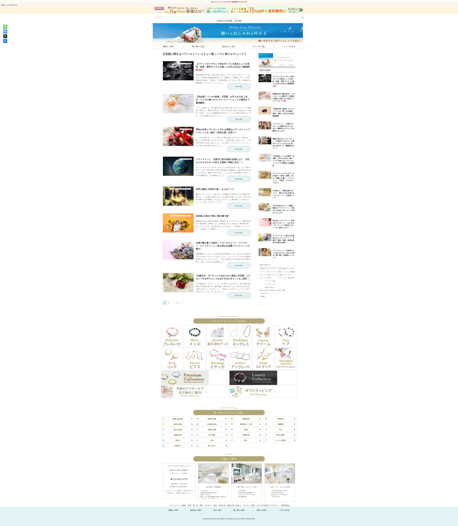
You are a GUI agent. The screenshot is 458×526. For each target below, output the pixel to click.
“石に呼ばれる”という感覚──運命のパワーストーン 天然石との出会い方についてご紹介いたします (284, 209)
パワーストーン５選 (264, 271)
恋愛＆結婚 (212, 429)
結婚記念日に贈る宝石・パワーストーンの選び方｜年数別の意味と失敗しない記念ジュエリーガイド (283, 97)
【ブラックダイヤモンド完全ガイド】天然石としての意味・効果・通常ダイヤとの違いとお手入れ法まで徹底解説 (223, 66)
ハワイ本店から (267, 278)
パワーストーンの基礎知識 (288, 271)
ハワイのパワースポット (271, 284)
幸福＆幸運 (212, 419)
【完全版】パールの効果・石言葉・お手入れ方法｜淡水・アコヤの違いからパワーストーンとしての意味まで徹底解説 (223, 99)
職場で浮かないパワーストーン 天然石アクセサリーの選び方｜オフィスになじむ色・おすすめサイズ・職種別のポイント (283, 143)
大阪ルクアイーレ (265, 293)
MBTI (280, 268)
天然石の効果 (290, 278)
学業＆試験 (280, 435)
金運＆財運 (178, 424)
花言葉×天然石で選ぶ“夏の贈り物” (212, 215)
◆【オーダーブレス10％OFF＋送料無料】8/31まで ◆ (229, 2)
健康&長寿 (178, 435)
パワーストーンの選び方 (277, 275)
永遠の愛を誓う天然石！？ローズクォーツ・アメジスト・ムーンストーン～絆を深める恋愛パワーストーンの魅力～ (223, 245)
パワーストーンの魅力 (270, 281)
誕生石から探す (196, 510)
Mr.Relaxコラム (286, 268)
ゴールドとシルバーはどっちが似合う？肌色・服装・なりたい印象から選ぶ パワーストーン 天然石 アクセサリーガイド (283, 178)
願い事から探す (239, 510)
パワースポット (288, 275)
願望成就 (246, 419)
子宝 (280, 429)
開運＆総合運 (178, 419)
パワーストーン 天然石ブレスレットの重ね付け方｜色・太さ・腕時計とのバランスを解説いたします (283, 127)
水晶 (275, 290)
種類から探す (174, 510)
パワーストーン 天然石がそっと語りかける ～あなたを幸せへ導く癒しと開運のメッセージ (284, 254)
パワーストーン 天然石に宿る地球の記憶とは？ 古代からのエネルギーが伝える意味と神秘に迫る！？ (223, 161)
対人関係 (212, 435)
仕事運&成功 (212, 424)
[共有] (5, 41)
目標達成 (280, 419)
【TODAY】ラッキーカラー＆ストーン (269, 268)
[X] (5, 36)
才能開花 (280, 424)
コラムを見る (284, 510)
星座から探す (262, 510)
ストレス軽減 (280, 440)
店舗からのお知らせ (269, 287)
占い (285, 278)
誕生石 (279, 290)
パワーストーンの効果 (275, 271)
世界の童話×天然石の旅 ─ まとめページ (215, 189)
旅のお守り (212, 445)
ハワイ (261, 278)
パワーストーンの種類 (265, 275)
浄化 (212, 440)
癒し (246, 440)
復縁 (246, 429)
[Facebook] (5, 31)
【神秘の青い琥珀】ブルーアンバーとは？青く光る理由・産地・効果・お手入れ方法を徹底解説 (283, 112)
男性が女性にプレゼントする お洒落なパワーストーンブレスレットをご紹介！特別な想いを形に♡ (223, 131)
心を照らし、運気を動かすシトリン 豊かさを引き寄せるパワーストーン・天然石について (283, 194)
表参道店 (263, 296)
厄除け (177, 440)
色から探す (217, 510)
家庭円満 (246, 435)
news (292, 268)
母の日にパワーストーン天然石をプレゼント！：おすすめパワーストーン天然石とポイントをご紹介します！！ (283, 224)
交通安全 (177, 445)
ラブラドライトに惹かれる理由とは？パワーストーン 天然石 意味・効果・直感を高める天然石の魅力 (283, 239)
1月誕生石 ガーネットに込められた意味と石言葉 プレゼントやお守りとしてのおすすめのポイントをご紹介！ (224, 277)
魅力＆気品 (178, 429)
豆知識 (283, 290)
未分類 (271, 290)
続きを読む (239, 86)
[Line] (5, 26)
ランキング (280, 278)
